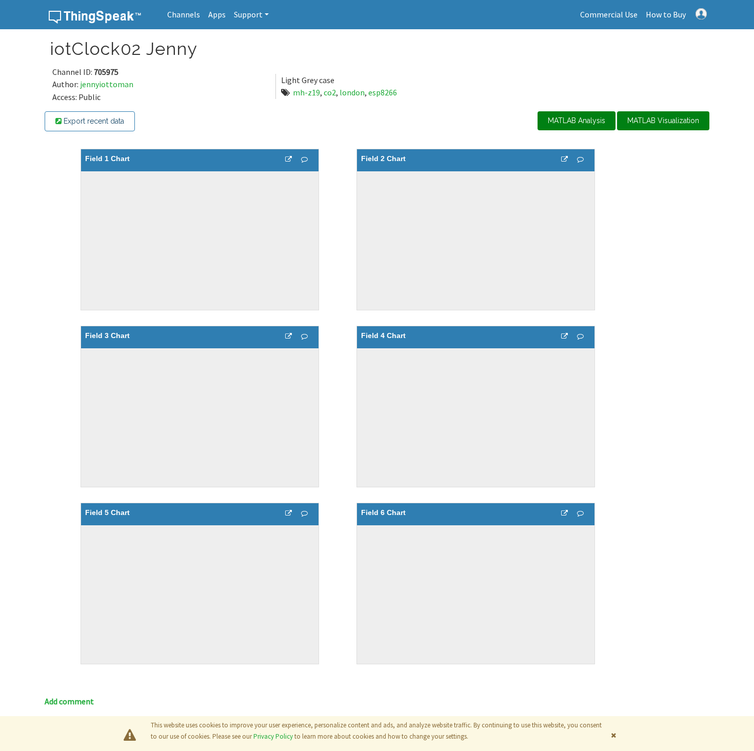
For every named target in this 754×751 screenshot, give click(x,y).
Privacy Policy (273, 736)
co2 (330, 92)
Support (248, 14)
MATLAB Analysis (576, 120)
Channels (183, 14)
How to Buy (666, 14)
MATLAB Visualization (663, 120)
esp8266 (382, 92)
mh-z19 (306, 92)
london (352, 92)
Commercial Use (609, 14)
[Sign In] (701, 13)
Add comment (69, 701)
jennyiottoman (106, 84)
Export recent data (93, 121)
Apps (217, 14)
